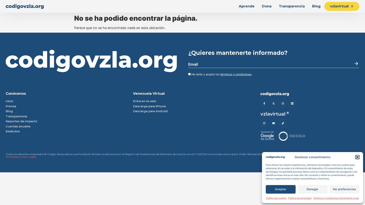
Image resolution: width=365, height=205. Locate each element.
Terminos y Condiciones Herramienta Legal (336, 198)
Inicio (9, 101)
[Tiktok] (283, 123)
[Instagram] (283, 103)
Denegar (312, 189)
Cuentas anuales (18, 126)
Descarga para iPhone (149, 106)
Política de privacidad (299, 198)
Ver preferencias (344, 189)
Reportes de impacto (21, 121)
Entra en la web (144, 101)
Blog (316, 6)
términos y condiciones (236, 74)
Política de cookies (276, 198)
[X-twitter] (273, 103)
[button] (357, 157)
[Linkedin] (292, 103)
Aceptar (280, 189)
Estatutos (13, 131)
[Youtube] (273, 123)
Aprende (247, 6)
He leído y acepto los (221, 74)
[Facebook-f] (264, 103)
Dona (266, 6)
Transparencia (292, 6)
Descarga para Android (150, 111)
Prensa (11, 106)
